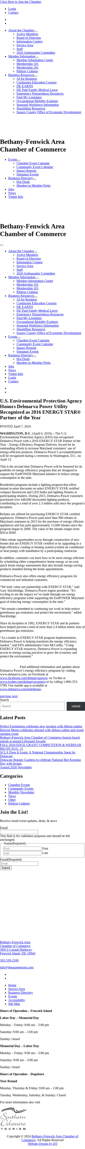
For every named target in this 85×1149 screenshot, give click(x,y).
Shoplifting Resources (31, 108)
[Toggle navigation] (1, 245)
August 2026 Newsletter (16, 767)
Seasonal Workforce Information (38, 104)
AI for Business (27, 78)
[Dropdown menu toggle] (35, 31)
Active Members (27, 34)
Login (12, 9)
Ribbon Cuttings (27, 71)
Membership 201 (28, 67)
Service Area (25, 45)
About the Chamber (21, 30)
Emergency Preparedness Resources (40, 93)
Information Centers (29, 41)
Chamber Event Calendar (33, 163)
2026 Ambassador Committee (36, 52)
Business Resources (21, 75)
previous (5, 696)
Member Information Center (35, 60)
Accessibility (16, 1000)
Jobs (11, 189)
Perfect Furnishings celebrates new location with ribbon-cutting (41, 726)
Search (4, 700)
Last (45, 853)
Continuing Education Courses (37, 82)
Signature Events (28, 174)
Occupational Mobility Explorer (37, 101)
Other (12, 799)
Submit (6, 868)
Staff (20, 49)
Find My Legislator (29, 97)
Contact (13, 12)
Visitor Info (15, 196)
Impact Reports (26, 170)
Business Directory (20, 178)
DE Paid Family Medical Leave (37, 90)
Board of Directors (29, 37)
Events (12, 159)
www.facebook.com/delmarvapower (23, 678)
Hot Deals (23, 182)
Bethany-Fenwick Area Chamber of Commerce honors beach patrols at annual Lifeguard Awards (40, 739)
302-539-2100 (9, 960)
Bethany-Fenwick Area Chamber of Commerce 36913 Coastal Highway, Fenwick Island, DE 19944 (17, 947)
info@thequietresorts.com (16, 967)
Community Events (20, 788)
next (15, 696)
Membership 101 (28, 64)
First (45, 848)
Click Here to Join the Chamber (20, 2)
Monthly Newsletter (21, 792)
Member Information (21, 56)
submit (76, 706)
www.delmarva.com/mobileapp (20, 689)
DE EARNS (25, 86)
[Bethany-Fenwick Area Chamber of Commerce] (31, 134)
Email (4, 828)
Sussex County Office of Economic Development (49, 112)
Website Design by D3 (42, 1143)
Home (12, 985)
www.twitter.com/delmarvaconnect (22, 681)
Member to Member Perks (34, 185)
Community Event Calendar (35, 167)
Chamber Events (19, 785)
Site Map (14, 1004)
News (12, 193)
